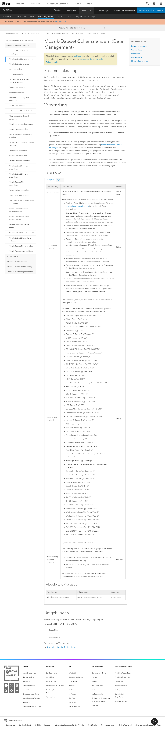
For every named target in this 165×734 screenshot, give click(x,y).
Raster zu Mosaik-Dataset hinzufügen (18, 52)
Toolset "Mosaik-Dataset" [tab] (18, 46)
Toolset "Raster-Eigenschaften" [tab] (21, 272)
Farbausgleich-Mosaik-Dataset (20, 111)
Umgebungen (137, 57)
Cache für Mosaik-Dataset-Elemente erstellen (19, 80)
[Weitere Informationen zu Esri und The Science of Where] (11, 674)
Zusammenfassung (139, 46)
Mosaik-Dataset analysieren (19, 64)
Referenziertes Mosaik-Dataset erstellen (20, 135)
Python (61, 16)
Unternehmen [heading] (97, 666)
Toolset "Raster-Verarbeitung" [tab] (20, 266)
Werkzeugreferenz (46, 16)
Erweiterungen (103, 10)
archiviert (78, 56)
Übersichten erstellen (17, 87)
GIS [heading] (70, 666)
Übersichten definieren (18, 151)
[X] (11, 685)
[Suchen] (147, 3)
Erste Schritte (20, 16)
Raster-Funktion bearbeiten (19, 161)
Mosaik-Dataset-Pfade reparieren (21, 233)
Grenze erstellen (15, 69)
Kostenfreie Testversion (124, 10)
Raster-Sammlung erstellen (19, 195)
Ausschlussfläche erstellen (19, 190)
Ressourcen (87, 10)
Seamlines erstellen (16, 93)
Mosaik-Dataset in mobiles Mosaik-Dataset (19, 218)
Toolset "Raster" (78, 33)
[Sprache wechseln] (154, 3)
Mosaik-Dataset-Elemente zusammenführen (18, 210)
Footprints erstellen (16, 74)
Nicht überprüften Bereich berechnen (19, 117)
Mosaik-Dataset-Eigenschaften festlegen (20, 239)
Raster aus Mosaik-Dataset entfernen (19, 226)
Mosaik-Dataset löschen (18, 156)
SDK (70, 16)
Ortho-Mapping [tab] (14, 256)
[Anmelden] (161, 3)
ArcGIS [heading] (26, 666)
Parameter (135, 54)
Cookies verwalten (108, 725)
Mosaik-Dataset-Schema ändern (21, 59)
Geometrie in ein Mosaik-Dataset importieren (21, 202)
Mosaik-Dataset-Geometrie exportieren (19, 167)
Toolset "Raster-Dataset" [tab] (18, 261)
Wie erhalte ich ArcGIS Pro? (151, 10)
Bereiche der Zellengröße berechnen (19, 99)
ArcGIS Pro (7, 10)
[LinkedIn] (17, 685)
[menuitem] (32, 673)
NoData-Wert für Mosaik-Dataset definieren (21, 144)
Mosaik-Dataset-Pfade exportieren (17, 183)
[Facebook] (6, 685)
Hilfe (32, 16)
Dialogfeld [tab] (50, 180)
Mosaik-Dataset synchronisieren (21, 251)
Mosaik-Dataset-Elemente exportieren (18, 175)
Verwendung (136, 50)
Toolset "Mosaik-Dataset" (95, 33)
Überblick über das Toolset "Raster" (20, 41)
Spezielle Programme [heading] (123, 666)
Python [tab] (60, 180)
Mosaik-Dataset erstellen (18, 129)
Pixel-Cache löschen (17, 106)
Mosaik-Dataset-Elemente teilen (21, 246)
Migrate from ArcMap (85, 16)
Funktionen (72, 10)
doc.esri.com (60, 22)
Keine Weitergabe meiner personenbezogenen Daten (140, 725)
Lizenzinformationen (139, 61)
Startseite (7, 16)
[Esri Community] (6, 690)
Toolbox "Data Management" (58, 33)
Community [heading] (50, 666)
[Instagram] (11, 690)
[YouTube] (17, 690)
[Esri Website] (7, 3)
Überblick (58, 10)
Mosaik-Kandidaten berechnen (21, 124)
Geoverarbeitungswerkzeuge (33, 33)
